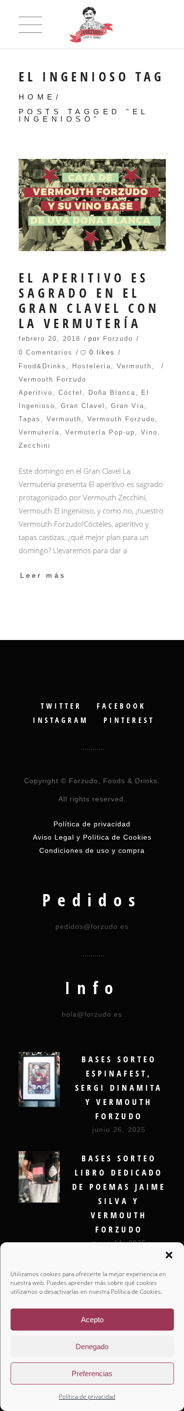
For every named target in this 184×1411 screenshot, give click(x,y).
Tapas (30, 419)
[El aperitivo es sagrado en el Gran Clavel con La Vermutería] (92, 205)
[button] (169, 1255)
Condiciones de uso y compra (92, 850)
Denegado (92, 1346)
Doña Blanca (111, 392)
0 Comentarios (46, 352)
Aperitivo (36, 392)
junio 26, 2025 (119, 1129)
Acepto (92, 1319)
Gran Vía (127, 406)
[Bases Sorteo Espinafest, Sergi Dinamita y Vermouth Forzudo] (39, 1079)
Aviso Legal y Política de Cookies (92, 837)
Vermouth (134, 366)
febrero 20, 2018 (49, 338)
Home (37, 97)
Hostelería (91, 366)
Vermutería (39, 432)
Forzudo (118, 338)
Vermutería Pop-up (100, 432)
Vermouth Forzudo (52, 379)
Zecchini (35, 445)
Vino (149, 432)
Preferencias (92, 1373)
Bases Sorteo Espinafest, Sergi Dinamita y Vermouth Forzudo (118, 1087)
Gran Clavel (83, 406)
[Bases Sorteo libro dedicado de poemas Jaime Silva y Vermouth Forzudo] (39, 1177)
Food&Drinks (42, 366)
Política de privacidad (87, 1396)
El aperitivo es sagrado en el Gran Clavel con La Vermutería (89, 301)
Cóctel (70, 392)
